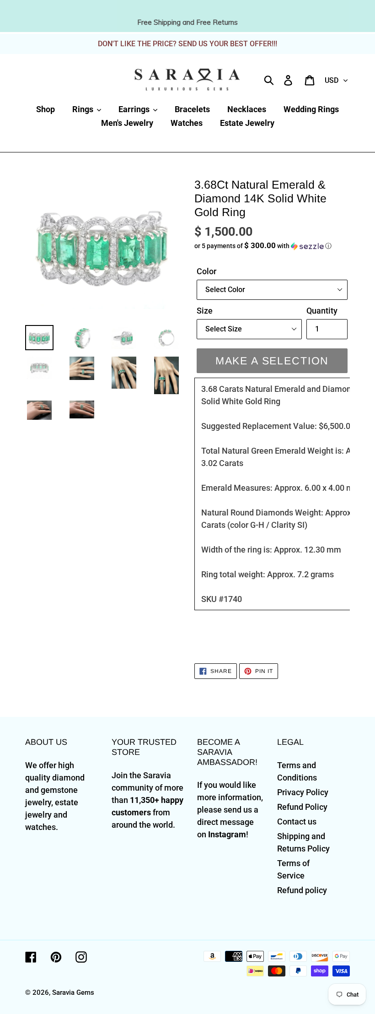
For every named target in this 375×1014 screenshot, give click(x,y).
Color (206, 271)
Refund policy (302, 890)
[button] (272, 245)
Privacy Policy (302, 792)
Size (205, 310)
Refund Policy (302, 807)
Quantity (322, 310)
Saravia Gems (73, 992)
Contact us (296, 821)
